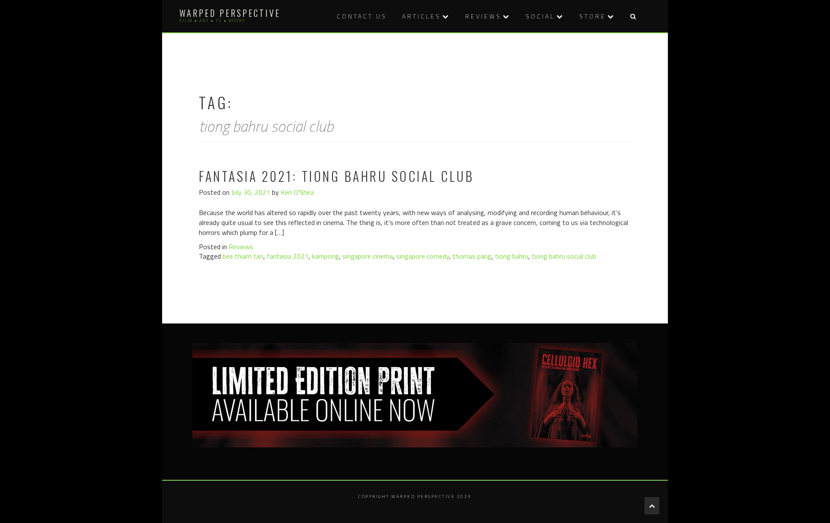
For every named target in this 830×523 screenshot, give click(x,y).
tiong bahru (511, 256)
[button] (633, 16)
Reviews (483, 16)
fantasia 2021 (288, 256)
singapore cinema (367, 256)
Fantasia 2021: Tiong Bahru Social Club (336, 176)
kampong (325, 256)
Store (592, 16)
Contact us (362, 16)
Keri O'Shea (297, 192)
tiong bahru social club (564, 256)
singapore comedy (422, 256)
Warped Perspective (230, 13)
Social (540, 16)
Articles (421, 16)
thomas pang (472, 256)
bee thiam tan (243, 256)
